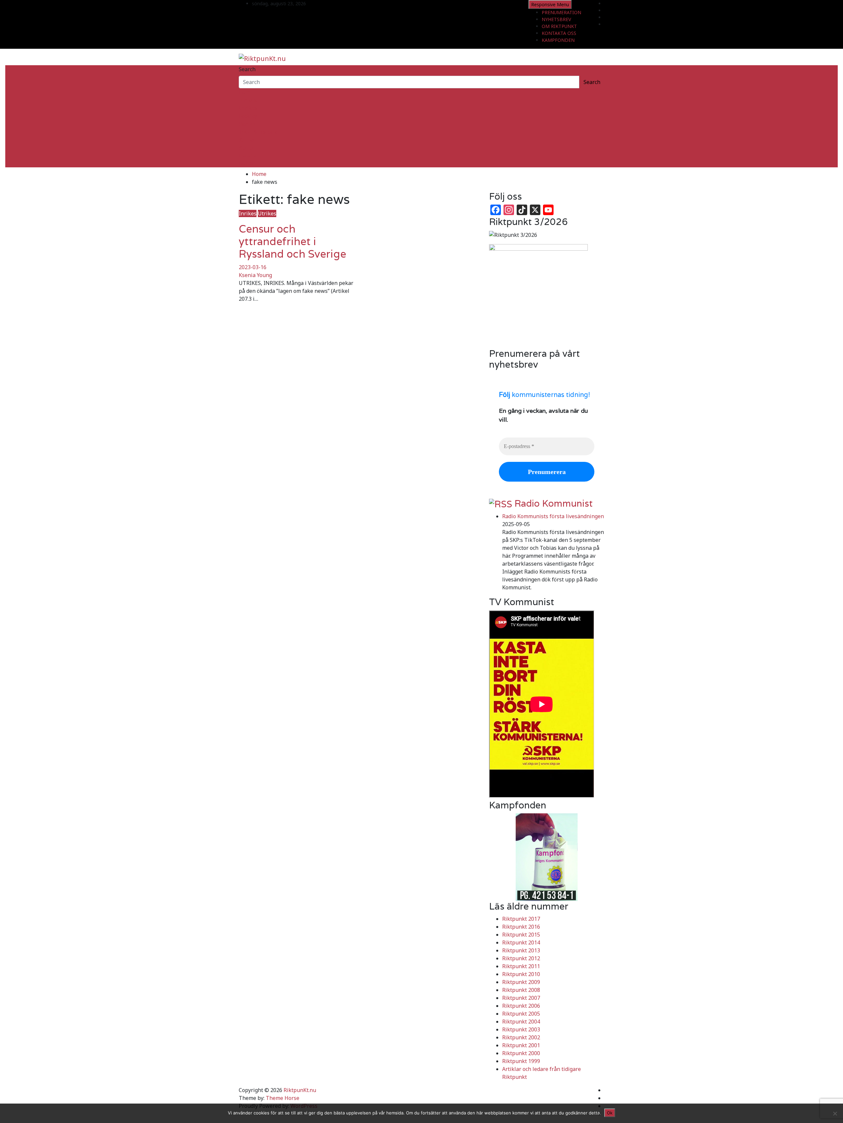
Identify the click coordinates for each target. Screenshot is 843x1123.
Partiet (247, 123)
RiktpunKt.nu (300, 1090)
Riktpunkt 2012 (521, 958)
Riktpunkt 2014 (521, 942)
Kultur (247, 147)
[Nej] (834, 1113)
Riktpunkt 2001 (521, 1045)
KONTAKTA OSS (559, 33)
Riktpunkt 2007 (521, 997)
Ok (609, 1112)
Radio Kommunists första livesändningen (553, 516)
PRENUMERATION (561, 12)
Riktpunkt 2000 (521, 1053)
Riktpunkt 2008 (521, 990)
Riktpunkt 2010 (521, 974)
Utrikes (248, 108)
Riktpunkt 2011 (521, 966)
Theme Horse (282, 1098)
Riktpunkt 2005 (521, 1013)
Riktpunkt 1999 (521, 1061)
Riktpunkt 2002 (521, 1037)
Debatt (247, 163)
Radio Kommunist (553, 503)
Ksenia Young (255, 275)
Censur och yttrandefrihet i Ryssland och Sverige (292, 241)
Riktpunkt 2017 (521, 918)
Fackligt (248, 116)
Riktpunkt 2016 (521, 926)
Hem (244, 92)
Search (247, 69)
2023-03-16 (252, 267)
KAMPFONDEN (558, 40)
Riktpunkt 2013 (521, 950)
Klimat (247, 139)
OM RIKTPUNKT (559, 26)
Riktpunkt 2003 (521, 1029)
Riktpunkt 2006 (521, 1005)
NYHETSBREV (556, 19)
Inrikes (248, 100)
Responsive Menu (550, 4)
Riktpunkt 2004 (521, 1021)
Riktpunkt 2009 (521, 982)
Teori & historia (258, 131)
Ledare (247, 155)
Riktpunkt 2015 (521, 934)
